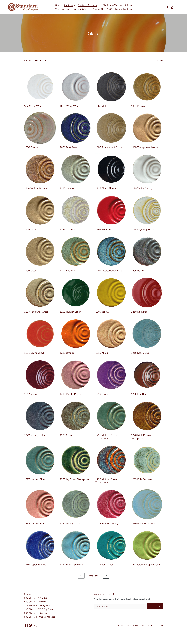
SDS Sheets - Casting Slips (37, 605)
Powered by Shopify (155, 625)
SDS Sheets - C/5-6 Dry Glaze (38, 609)
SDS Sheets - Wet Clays (35, 598)
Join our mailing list (104, 593)
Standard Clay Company (134, 625)
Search (27, 594)
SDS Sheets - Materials (35, 601)
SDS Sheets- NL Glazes (35, 613)
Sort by (27, 60)
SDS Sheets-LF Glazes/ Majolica (39, 617)
